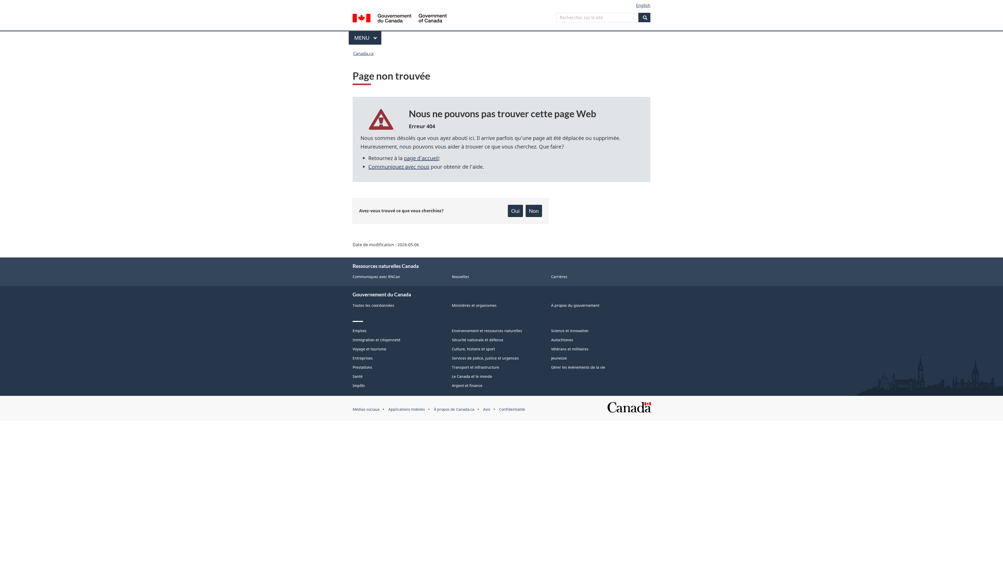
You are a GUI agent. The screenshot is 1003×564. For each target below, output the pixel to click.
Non (534, 211)
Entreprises (363, 358)
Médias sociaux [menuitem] (366, 409)
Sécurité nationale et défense (477, 339)
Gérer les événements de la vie (578, 367)
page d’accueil (421, 158)
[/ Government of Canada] (400, 19)
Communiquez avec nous (398, 166)
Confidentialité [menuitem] (512, 409)
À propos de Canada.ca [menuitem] (454, 409)
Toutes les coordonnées (373, 305)
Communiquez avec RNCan (376, 276)
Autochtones (562, 339)
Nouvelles (460, 276)
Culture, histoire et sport (473, 348)
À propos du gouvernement (575, 305)
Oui (515, 211)
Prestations (362, 367)
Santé (358, 376)
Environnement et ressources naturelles (487, 330)
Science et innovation (569, 330)
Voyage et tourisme (369, 348)
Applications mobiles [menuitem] (406, 409)
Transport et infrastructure (475, 367)
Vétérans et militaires (569, 348)
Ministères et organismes (474, 305)
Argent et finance (467, 385)
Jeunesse (559, 358)
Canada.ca (363, 53)
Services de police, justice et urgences (485, 358)
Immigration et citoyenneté (376, 339)
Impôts (359, 385)
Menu (367, 37)
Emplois (359, 330)
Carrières (559, 276)
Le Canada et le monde (472, 376)
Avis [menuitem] (486, 409)
